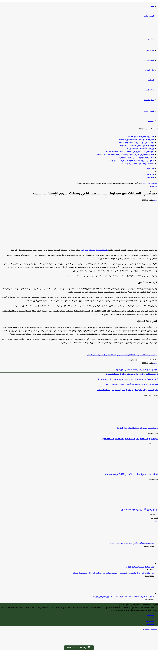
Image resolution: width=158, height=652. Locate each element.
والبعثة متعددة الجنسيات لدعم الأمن (94, 250)
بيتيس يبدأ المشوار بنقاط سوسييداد (140, 148)
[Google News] (150, 366)
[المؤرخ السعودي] (150, 27)
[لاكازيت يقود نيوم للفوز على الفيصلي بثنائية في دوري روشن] (137, 468)
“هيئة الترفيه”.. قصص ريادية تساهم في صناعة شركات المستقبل (130, 151)
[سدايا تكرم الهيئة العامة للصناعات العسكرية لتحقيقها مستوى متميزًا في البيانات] (142, 593)
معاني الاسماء (149, 100)
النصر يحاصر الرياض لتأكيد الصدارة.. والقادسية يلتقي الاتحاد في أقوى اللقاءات (125, 154)
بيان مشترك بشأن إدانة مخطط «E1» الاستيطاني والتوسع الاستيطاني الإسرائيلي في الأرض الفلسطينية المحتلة (113, 573)
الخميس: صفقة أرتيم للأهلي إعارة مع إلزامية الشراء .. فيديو (132, 543)
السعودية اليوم (148, 60)
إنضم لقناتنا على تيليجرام (76, 647)
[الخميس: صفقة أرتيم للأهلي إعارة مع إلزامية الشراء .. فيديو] (142, 540)
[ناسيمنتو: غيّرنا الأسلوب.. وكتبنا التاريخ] (142, 563)
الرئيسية (153, 183)
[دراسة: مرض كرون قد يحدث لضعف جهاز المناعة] (137, 422)
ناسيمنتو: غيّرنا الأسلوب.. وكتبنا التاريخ (140, 566)
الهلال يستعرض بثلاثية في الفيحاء (141, 136)
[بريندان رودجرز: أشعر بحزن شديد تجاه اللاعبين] (137, 504)
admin (155, 200)
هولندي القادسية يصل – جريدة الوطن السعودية (136, 157)
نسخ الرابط (132, 360)
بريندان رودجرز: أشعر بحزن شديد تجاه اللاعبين (139, 509)
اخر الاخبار (150, 50)
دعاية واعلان (149, 90)
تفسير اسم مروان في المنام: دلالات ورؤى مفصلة (136, 139)
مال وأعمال (149, 70)
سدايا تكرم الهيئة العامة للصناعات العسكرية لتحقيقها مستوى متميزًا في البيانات (123, 596)
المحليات (150, 80)
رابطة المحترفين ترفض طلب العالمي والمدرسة (137, 145)
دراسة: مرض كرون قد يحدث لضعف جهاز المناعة (136, 142)
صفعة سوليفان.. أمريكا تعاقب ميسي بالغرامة (137, 163)
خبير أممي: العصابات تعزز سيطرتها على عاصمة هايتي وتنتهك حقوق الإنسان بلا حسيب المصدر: (122, 354)
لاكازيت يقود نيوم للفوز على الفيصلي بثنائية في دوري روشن (131, 160)
